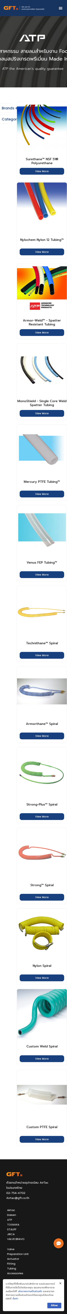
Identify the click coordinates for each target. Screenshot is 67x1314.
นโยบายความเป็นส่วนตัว (30, 1291)
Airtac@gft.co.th (17, 1198)
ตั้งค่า (15, 1298)
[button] (60, 8)
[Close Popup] (60, 1283)
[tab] (5, 108)
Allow (54, 1305)
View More (42, 171)
